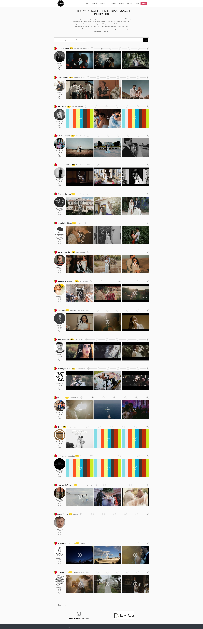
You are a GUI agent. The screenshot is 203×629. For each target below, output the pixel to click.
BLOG (144, 626)
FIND (87, 3)
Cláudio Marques (64, 136)
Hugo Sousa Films (64, 252)
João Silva (61, 310)
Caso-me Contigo (64, 194)
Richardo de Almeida (65, 485)
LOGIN (144, 3)
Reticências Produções (66, 456)
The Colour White (64, 165)
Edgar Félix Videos (64, 223)
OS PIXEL (61, 398)
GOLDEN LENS (112, 3)
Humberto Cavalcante (66, 281)
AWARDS (102, 3)
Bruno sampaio (63, 77)
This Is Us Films (63, 48)
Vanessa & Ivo (62, 572)
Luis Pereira (61, 107)
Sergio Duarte (62, 514)
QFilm (59, 427)
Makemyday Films (64, 368)
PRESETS (129, 3)
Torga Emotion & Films (66, 543)
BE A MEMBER (137, 626)
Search (145, 40)
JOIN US (137, 3)
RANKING (94, 3)
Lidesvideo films (63, 339)
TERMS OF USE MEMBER (126, 626)
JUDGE (117, 626)
